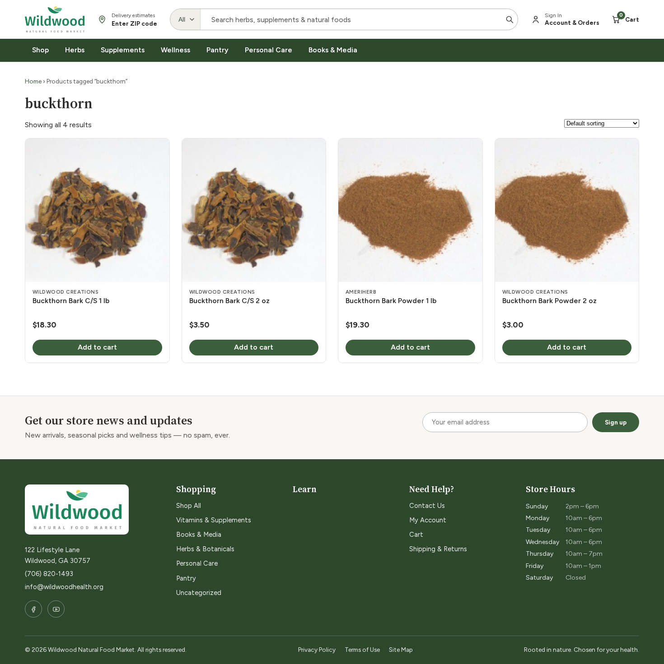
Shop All (188, 506)
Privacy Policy (317, 649)
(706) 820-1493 (49, 574)
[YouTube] (56, 609)
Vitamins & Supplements (213, 520)
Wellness (175, 50)
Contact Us (427, 506)
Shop (40, 50)
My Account (427, 520)
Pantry (217, 50)
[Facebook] (33, 609)
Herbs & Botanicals (205, 549)
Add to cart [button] (97, 347)
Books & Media (333, 50)
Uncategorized (198, 593)
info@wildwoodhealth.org (64, 587)
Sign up (616, 422)
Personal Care (268, 50)
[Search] (509, 19)
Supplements (123, 50)
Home (33, 81)
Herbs (74, 50)
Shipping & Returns (438, 549)
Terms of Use (362, 649)
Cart (416, 534)
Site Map (401, 649)
